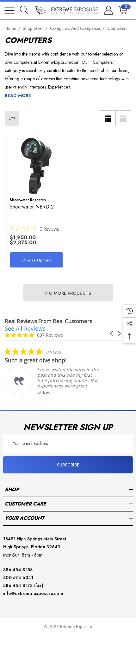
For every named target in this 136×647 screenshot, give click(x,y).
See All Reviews (25, 328)
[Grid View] (107, 118)
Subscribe (68, 465)
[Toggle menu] (9, 10)
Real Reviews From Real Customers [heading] (48, 321)
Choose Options (36, 260)
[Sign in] (108, 10)
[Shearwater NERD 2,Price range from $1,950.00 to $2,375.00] (36, 166)
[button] (112, 333)
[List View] (123, 118)
